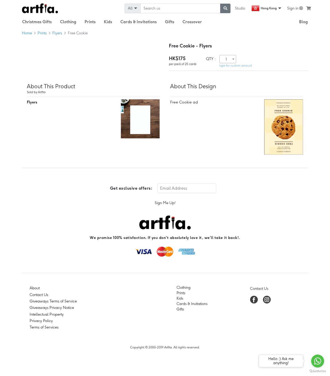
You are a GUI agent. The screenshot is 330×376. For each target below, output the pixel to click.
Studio (240, 8)
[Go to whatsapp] (317, 361)
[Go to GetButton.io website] (317, 370)
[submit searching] (225, 8)
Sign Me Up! (165, 203)
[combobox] (227, 59)
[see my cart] (308, 8)
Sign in (293, 8)
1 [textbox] (226, 59)
